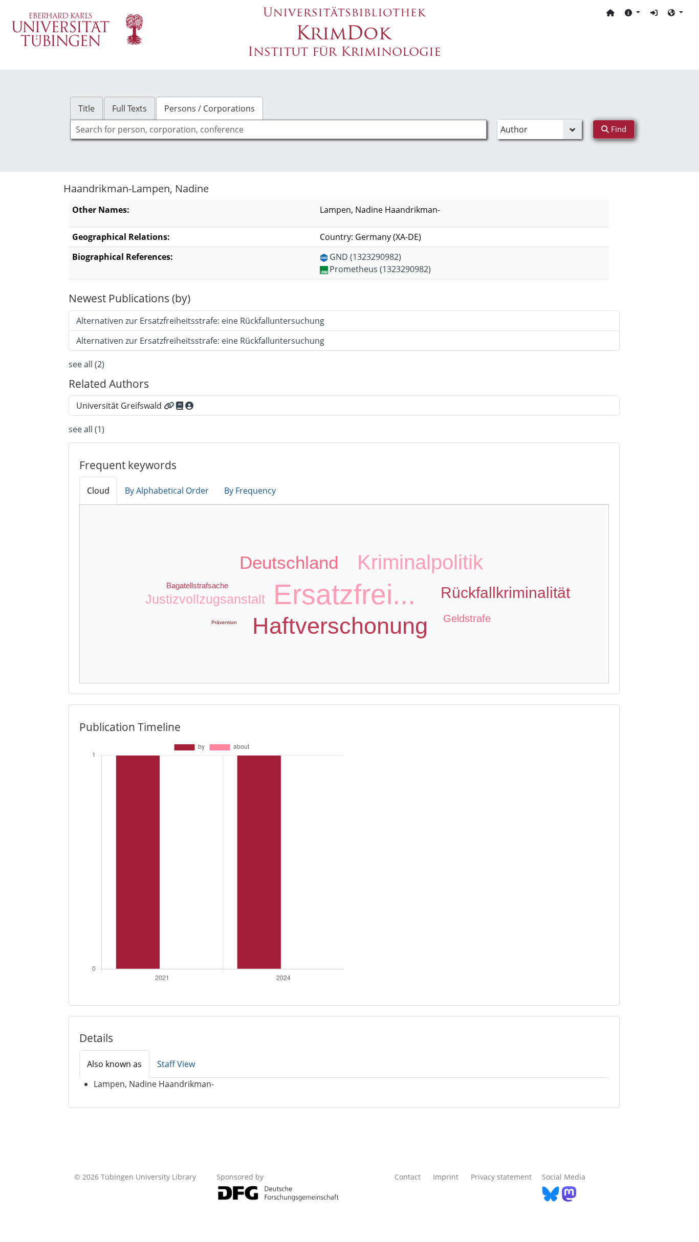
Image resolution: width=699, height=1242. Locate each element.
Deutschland (288, 562)
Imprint (445, 1177)
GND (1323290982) (365, 256)
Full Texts (129, 108)
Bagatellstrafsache (197, 585)
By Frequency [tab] (250, 490)
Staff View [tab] (176, 1064)
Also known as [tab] (114, 1064)
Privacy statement (501, 1177)
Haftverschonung (340, 626)
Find (617, 129)
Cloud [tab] (98, 490)
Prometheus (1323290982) (380, 269)
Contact (408, 1177)
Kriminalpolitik (420, 562)
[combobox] (278, 129)
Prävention (224, 622)
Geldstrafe (467, 618)
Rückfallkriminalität (505, 592)
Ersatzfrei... (344, 594)
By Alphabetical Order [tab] (167, 490)
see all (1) (86, 429)
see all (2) (86, 364)
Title (86, 108)
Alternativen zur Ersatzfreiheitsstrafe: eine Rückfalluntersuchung (200, 320)
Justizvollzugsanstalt (205, 599)
